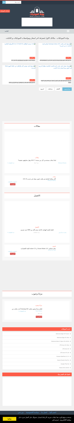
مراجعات (50, 89)
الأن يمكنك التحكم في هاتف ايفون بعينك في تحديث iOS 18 (39, 179)
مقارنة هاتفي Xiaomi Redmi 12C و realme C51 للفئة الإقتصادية (38, 248)
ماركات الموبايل (4, 11)
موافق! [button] (9, 419)
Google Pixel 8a (65, 364)
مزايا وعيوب (67, 89)
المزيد (13, 184)
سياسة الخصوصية (32, 412)
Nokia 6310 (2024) (64, 367)
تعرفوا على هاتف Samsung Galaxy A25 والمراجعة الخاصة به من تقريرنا (55, 60)
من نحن (21, 412)
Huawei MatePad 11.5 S (62, 356)
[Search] (4, 2)
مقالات (37, 157)
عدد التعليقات (11, 181)
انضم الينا (53, 412)
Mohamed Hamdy (62, 162)
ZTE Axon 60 (65, 349)
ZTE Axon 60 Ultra (64, 345)
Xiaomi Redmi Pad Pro (63, 360)
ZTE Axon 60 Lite (64, 352)
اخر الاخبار (68, 58)
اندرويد (42, 89)
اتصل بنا (44, 412)
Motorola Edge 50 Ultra (63, 337)
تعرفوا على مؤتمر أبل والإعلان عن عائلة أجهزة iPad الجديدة (22, 82)
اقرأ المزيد (55, 57)
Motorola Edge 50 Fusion (62, 333)
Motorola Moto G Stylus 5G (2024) (60, 341)
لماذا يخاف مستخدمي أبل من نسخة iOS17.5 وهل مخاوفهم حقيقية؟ (37, 160)
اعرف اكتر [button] (55, 420)
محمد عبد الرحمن (62, 232)
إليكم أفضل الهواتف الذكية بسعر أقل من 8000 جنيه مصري (37, 230)
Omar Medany (39, 311)
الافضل (58, 89)
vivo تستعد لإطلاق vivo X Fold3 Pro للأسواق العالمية (23, 60)
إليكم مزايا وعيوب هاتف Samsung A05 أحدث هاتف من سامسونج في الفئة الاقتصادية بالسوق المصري (27, 309)
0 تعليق (15, 181)
